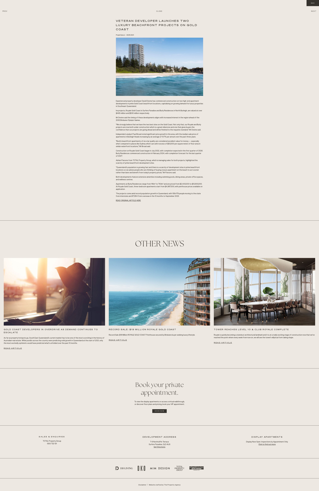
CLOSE (159, 11)
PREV (4, 11)
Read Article (13, 348)
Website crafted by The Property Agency (165, 485)
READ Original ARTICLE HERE (128, 200)
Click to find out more (267, 444)
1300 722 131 (52, 443)
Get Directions (159, 447)
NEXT (314, 11)
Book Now (159, 411)
